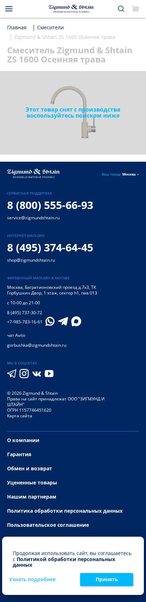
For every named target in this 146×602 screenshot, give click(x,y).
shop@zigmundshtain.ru (31, 260)
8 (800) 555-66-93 (50, 205)
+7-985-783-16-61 (25, 322)
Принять (107, 579)
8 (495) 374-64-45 (50, 247)
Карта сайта (19, 416)
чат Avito (16, 335)
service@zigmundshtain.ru (33, 218)
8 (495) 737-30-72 (24, 313)
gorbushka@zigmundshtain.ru (36, 345)
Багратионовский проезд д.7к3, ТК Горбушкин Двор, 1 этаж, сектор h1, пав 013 (52, 290)
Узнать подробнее (32, 580)
